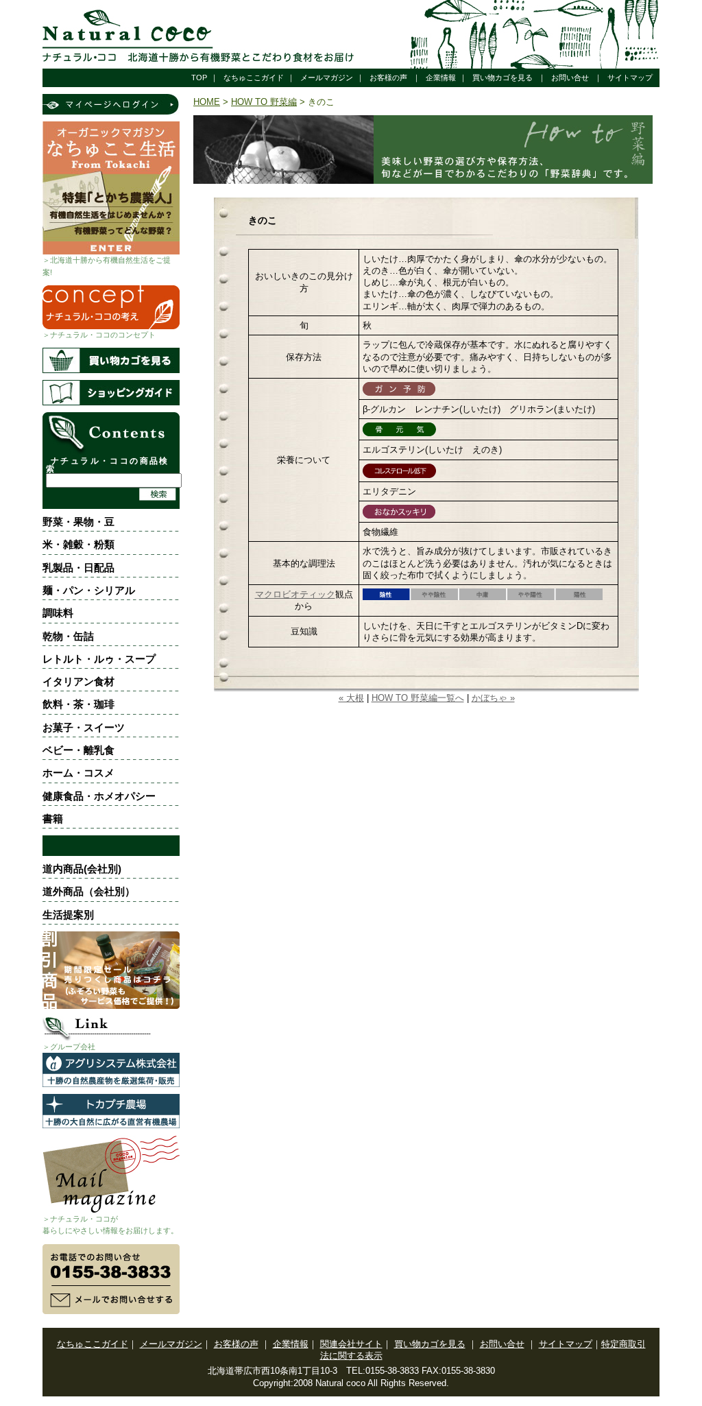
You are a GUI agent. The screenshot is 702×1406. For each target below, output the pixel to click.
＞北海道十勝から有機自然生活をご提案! (107, 266)
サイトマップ (630, 77)
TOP (199, 77)
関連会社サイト (351, 1344)
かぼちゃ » (493, 698)
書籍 (53, 818)
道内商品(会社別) (82, 868)
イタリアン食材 (78, 681)
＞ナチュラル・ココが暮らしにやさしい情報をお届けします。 (110, 1225)
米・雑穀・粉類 (78, 544)
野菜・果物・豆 (78, 521)
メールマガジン (326, 77)
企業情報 (441, 77)
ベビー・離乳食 (78, 750)
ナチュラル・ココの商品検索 (107, 465)
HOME (206, 102)
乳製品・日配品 (78, 567)
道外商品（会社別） (89, 891)
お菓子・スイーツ (84, 727)
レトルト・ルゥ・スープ (99, 659)
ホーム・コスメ (78, 772)
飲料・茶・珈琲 (78, 704)
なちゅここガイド (253, 77)
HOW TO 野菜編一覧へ (418, 698)
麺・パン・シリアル (89, 590)
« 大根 (351, 698)
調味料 (58, 613)
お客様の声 (388, 77)
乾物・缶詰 (68, 636)
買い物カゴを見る (502, 77)
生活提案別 (68, 914)
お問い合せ (570, 77)
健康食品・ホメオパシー (99, 796)
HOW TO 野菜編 (264, 102)
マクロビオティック (295, 594)
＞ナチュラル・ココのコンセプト (99, 335)
